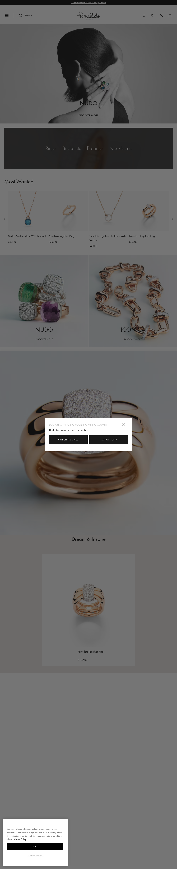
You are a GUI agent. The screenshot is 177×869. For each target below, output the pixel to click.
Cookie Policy (20, 839)
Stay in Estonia (109, 440)
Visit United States (68, 440)
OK (35, 846)
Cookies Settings (35, 855)
